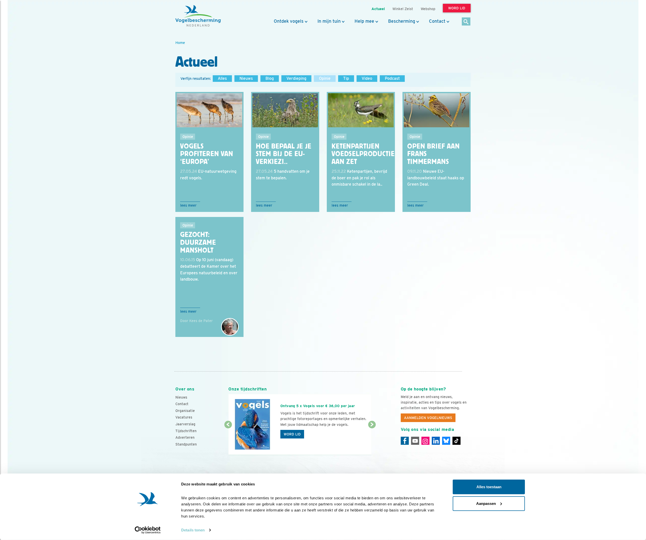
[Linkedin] (436, 441)
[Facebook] (405, 441)
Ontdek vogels (289, 21)
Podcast (392, 78)
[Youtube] (415, 441)
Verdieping (296, 78)
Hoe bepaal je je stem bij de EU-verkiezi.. (283, 154)
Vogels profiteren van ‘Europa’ (206, 154)
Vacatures (183, 417)
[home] (198, 16)
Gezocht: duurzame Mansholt (198, 242)
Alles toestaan (488, 487)
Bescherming (401, 21)
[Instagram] (425, 441)
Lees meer (188, 205)
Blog (269, 78)
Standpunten (186, 444)
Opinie (325, 78)
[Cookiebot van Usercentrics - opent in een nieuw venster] (148, 530)
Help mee (364, 21)
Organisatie (185, 411)
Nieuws (246, 78)
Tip (346, 78)
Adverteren (185, 437)
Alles (222, 78)
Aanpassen (486, 503)
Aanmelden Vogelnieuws (428, 418)
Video (367, 78)
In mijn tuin (329, 21)
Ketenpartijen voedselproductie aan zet (363, 154)
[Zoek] (466, 21)
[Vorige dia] (228, 440)
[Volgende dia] (372, 440)
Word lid (292, 434)
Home (180, 42)
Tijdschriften (186, 431)
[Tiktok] (456, 441)
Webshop (428, 9)
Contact (437, 21)
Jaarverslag (185, 424)
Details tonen (193, 530)
